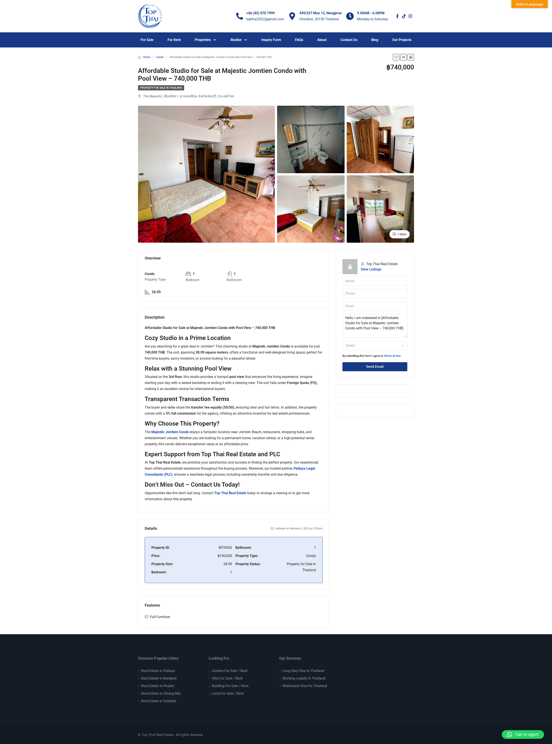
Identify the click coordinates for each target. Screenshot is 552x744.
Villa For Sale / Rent (227, 678)
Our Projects (401, 40)
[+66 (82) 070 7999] (239, 16)
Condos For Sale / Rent (230, 671)
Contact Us (348, 40)
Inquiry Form (271, 40)
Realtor (236, 40)
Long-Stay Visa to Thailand (303, 671)
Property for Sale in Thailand (161, 87)
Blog (374, 40)
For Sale (147, 40)
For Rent (174, 40)
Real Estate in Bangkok (159, 678)
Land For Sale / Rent (228, 693)
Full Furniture (160, 617)
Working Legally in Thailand (303, 678)
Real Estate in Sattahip (158, 701)
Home (146, 57)
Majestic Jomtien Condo (170, 432)
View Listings (371, 269)
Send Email (375, 367)
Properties (203, 40)
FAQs (299, 40)
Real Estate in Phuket (157, 686)
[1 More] (380, 209)
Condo (160, 57)
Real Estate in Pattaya (158, 671)
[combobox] (374, 345)
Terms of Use (392, 355)
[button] (523, 734)
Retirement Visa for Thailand (304, 686)
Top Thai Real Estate (230, 493)
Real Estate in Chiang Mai (161, 693)
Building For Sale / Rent (230, 686)
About (321, 40)
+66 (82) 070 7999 (260, 13)
